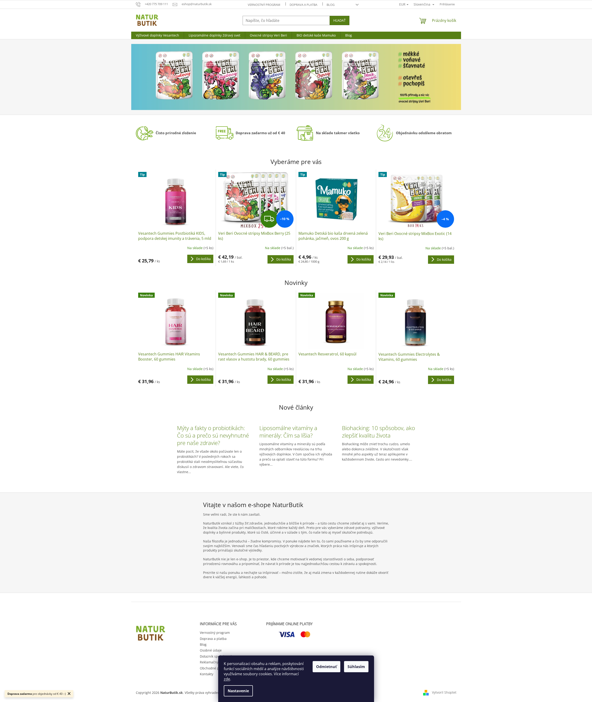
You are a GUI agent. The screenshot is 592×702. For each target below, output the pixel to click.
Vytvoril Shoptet (444, 692)
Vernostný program (264, 5)
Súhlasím (356, 666)
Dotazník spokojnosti (216, 656)
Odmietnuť (326, 666)
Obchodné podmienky (217, 668)
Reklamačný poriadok (216, 662)
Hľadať (339, 20)
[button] (156, 77)
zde (227, 679)
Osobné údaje (211, 650)
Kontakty (206, 674)
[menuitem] (157, 35)
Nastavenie (238, 690)
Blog (330, 5)
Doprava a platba (303, 5)
